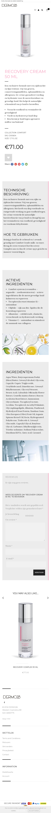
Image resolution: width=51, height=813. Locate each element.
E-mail (10, 558)
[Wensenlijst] (36, 10)
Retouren (6, 742)
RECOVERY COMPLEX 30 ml (25, 667)
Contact (5, 755)
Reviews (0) (11, 477)
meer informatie (20, 810)
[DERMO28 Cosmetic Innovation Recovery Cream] (25, 35)
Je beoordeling (12, 514)
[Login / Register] (39, 10)
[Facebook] (4, 702)
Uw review (11, 520)
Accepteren (34, 810)
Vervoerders (7, 746)
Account (5, 776)
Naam (8, 546)
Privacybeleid (7, 750)
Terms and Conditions (11, 738)
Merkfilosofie (7, 772)
